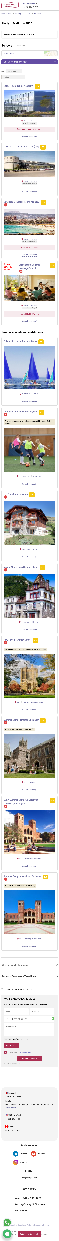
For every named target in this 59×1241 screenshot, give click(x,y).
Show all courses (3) (29, 401)
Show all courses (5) (29, 557)
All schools (37, 1225)
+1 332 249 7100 (29, 7)
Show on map (9, 53)
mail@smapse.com (29, 1178)
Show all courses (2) (29, 192)
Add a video (11, 1045)
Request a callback (29, 1234)
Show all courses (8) (29, 136)
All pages (45, 1225)
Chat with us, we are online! (7, 1233)
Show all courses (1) (29, 484)
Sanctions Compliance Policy (20, 1225)
